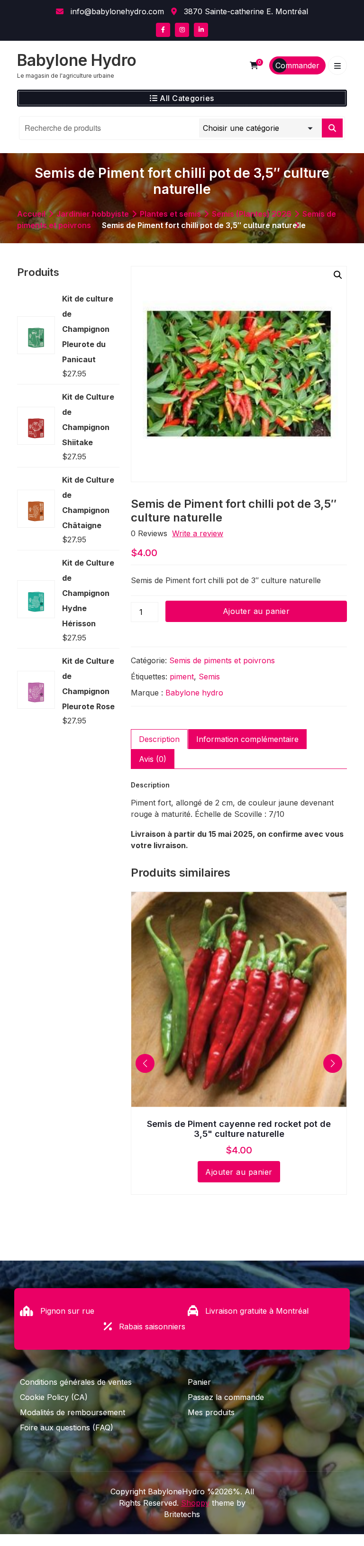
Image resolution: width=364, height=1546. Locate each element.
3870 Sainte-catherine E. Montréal (245, 11)
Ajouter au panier (256, 611)
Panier (199, 1382)
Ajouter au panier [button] (238, 1172)
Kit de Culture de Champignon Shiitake (88, 419)
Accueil (31, 214)
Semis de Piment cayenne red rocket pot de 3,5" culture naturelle (239, 1129)
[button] (337, 275)
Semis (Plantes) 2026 (251, 214)
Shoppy (195, 1503)
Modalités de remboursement (72, 1412)
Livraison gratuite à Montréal (257, 1311)
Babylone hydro (194, 692)
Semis (209, 676)
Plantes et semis (170, 214)
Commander (297, 65)
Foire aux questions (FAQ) (66, 1427)
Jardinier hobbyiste (92, 214)
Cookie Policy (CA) (54, 1397)
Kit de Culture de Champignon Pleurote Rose (88, 683)
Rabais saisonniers (152, 1326)
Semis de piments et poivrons (222, 660)
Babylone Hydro (76, 60)
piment (182, 676)
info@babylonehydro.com (116, 11)
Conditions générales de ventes (76, 1382)
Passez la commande (226, 1397)
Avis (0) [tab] (152, 759)
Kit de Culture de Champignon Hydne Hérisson (88, 593)
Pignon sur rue (67, 1311)
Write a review (197, 533)
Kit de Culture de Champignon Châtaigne (88, 502)
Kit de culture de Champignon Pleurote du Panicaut (87, 329)
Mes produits (211, 1412)
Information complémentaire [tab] (247, 739)
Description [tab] (159, 739)
